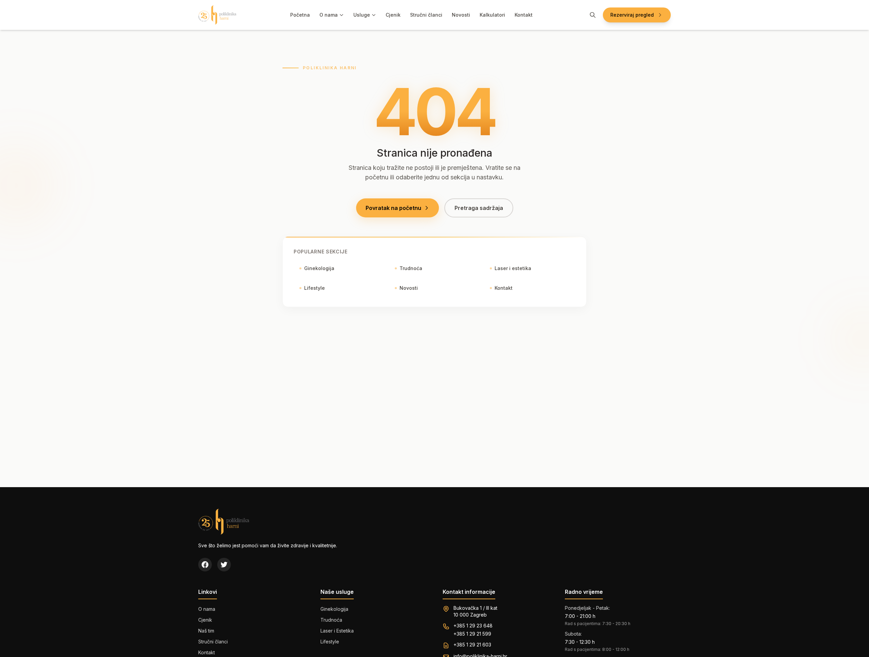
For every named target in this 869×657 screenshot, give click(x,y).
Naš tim (206, 631)
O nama (328, 15)
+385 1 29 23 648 (473, 625)
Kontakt (524, 15)
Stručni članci (426, 15)
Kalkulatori (492, 15)
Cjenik (393, 15)
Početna (300, 15)
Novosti (461, 15)
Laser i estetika (513, 268)
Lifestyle (314, 288)
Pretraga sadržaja (479, 208)
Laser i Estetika (337, 631)
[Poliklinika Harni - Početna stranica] (217, 14)
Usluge (361, 15)
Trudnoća (411, 268)
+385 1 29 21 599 (472, 634)
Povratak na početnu (393, 208)
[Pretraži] (593, 15)
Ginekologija (319, 268)
